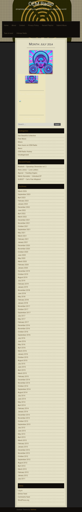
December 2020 (24, 245)
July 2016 (21, 338)
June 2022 (22, 210)
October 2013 (23, 421)
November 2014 (24, 383)
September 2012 (24, 460)
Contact (22, 25)
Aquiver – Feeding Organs (27, 173)
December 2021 (24, 220)
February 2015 (23, 376)
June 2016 (22, 341)
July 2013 (21, 428)
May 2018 (21, 297)
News (20, 148)
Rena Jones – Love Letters (28, 170)
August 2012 (22, 463)
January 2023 (23, 204)
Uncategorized (23, 155)
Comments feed (24, 497)
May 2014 (21, 402)
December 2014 (24, 380)
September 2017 (24, 313)
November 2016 (24, 329)
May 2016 (21, 345)
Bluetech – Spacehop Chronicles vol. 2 (32, 167)
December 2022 (24, 207)
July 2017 (21, 316)
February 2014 (23, 408)
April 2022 (22, 214)
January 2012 (23, 476)
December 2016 (24, 325)
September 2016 (24, 335)
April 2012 (22, 466)
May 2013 (21, 434)
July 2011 (21, 479)
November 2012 (24, 453)
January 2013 (23, 447)
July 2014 (21, 396)
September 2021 (24, 230)
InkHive (33, 510)
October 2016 (23, 332)
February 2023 (23, 201)
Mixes (20, 142)
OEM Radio (41, 4)
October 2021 (23, 226)
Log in (20, 491)
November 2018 (24, 290)
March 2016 (22, 351)
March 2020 (22, 261)
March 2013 (22, 440)
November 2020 (24, 249)
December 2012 (24, 450)
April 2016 (22, 348)
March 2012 (22, 469)
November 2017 (24, 306)
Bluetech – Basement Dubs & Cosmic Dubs (31, 94)
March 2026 (22, 191)
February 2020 (23, 265)
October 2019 (23, 274)
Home (6, 25)
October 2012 (23, 456)
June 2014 (22, 399)
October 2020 (23, 252)
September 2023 (24, 194)
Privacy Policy (33, 25)
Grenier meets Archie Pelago (31, 118)
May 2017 (21, 319)
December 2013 (24, 415)
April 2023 (22, 198)
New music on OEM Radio (27, 145)
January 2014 (23, 412)
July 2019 (21, 281)
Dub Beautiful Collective (27, 136)
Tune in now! (8, 33)
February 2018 (23, 300)
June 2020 (22, 255)
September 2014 (24, 389)
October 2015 (23, 357)
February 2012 (23, 472)
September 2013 (24, 424)
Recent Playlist (47, 25)
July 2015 (21, 364)
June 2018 (22, 293)
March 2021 (22, 236)
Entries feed (22, 494)
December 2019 (24, 271)
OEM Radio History (25, 152)
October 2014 (23, 386)
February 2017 (23, 322)
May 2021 (21, 233)
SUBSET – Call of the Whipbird (29, 179)
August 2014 (22, 392)
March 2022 (22, 217)
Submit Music (61, 25)
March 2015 (22, 373)
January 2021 (23, 242)
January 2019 (23, 287)
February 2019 (23, 284)
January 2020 (23, 268)
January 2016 (23, 354)
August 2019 (22, 277)
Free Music (22, 139)
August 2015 (22, 361)
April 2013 (22, 437)
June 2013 (22, 431)
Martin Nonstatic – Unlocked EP (30, 176)
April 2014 (22, 405)
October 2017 (23, 309)
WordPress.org (23, 500)
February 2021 (23, 239)
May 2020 (21, 258)
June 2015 (22, 367)
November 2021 (24, 223)
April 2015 (22, 370)
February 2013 (23, 444)
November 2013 (24, 418)
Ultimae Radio (21, 33)
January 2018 (23, 303)
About (14, 25)
